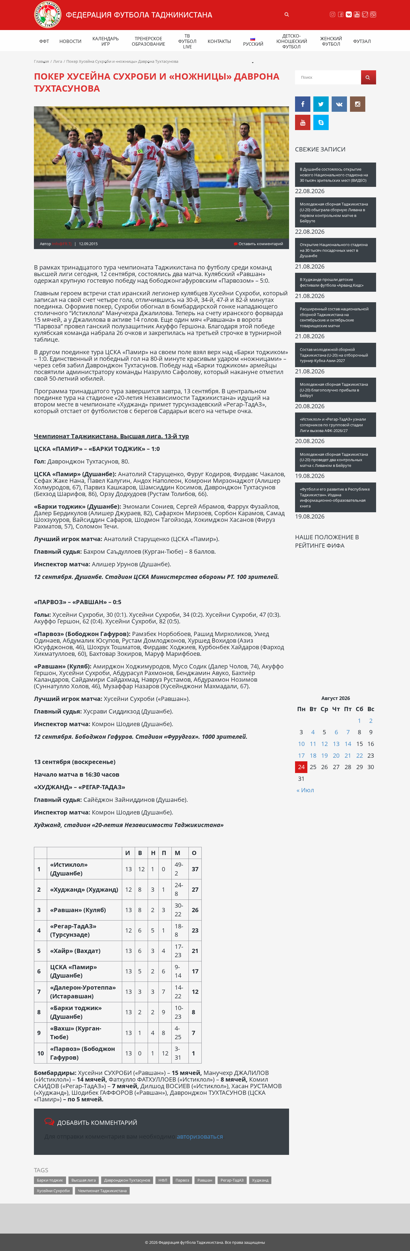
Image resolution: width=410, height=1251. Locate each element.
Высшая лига (83, 1180)
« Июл (305, 790)
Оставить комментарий (260, 243)
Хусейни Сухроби (53, 1190)
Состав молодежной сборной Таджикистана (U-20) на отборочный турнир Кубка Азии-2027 (334, 355)
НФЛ (162, 1180)
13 (336, 744)
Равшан (204, 1180)
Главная (41, 61)
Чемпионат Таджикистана (102, 1190)
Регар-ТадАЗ (232, 1180)
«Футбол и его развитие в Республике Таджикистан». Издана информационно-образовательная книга (335, 497)
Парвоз (182, 1180)
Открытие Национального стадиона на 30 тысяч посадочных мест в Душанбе (334, 250)
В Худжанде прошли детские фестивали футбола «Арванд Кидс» (331, 282)
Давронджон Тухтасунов (127, 1180)
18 (313, 755)
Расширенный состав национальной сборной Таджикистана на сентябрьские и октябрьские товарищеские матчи (334, 317)
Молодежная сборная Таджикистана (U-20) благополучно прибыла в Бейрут (334, 390)
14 (348, 744)
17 (301, 755)
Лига (57, 61)
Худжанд (260, 1180)
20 (336, 755)
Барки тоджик (50, 1180)
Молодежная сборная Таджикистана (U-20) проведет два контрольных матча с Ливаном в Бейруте (334, 460)
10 (301, 744)
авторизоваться (200, 1136)
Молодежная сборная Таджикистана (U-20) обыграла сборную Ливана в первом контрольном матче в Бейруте (334, 212)
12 (324, 744)
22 (359, 755)
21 (348, 755)
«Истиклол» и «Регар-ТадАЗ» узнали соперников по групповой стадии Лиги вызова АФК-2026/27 (333, 424)
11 (313, 744)
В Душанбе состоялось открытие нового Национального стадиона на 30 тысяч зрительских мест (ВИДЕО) (334, 174)
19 (324, 755)
